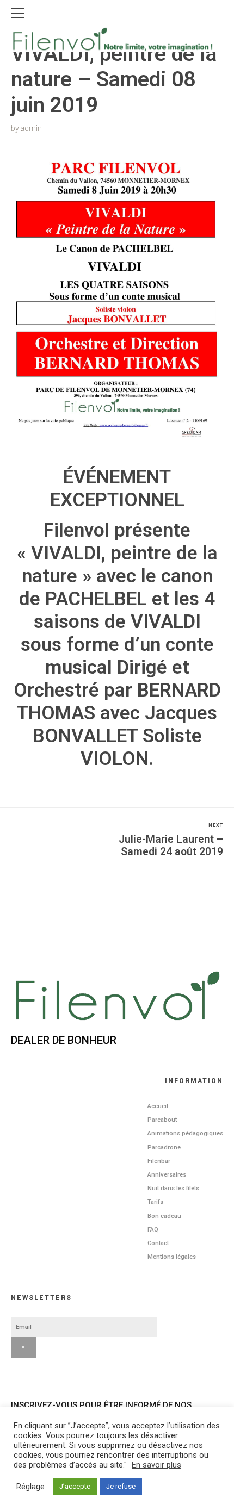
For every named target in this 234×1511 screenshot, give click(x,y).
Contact (158, 1243)
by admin (26, 128)
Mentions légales (171, 1256)
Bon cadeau (164, 1216)
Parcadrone (164, 1147)
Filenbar (158, 1161)
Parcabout (162, 1119)
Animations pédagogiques (185, 1133)
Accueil (157, 1106)
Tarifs (155, 1201)
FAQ (152, 1229)
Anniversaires (166, 1174)
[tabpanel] (117, 301)
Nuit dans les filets (173, 1188)
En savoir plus (156, 1465)
